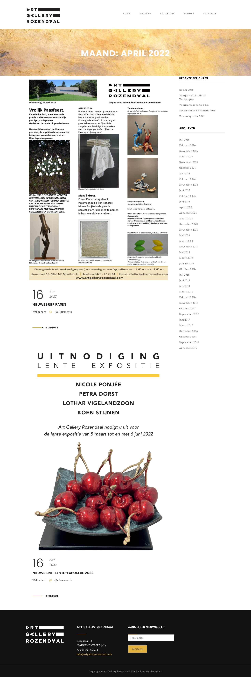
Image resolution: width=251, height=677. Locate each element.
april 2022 (185, 207)
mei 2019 (184, 252)
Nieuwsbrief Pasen (49, 304)
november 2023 (188, 184)
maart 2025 (186, 156)
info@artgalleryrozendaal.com (94, 654)
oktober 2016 (187, 336)
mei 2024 (184, 173)
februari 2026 (187, 145)
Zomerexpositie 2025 (192, 116)
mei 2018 (184, 286)
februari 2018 (187, 297)
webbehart (39, 311)
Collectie (167, 13)
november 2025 (188, 150)
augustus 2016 (188, 347)
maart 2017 (186, 325)
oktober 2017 (187, 308)
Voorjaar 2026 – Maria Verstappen (192, 97)
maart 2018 (186, 291)
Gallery (145, 13)
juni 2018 (184, 280)
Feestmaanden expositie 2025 (197, 110)
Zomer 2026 (186, 89)
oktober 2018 (187, 269)
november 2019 (188, 246)
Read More (52, 327)
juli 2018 (184, 274)
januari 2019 (186, 263)
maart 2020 (186, 240)
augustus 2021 (188, 212)
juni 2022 (184, 201)
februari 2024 (187, 179)
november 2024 (188, 162)
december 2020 (188, 224)
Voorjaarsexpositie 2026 (194, 104)
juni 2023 (184, 190)
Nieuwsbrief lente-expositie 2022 (63, 572)
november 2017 (188, 302)
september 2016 (189, 342)
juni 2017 (184, 319)
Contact (210, 13)
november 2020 (188, 229)
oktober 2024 (187, 167)
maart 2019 (186, 257)
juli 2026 (184, 139)
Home (126, 13)
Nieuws (189, 13)
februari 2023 (187, 195)
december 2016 (188, 331)
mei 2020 (184, 235)
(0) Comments (63, 311)
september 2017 (189, 314)
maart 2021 (186, 218)
